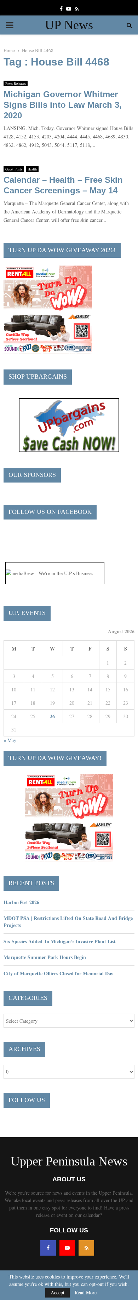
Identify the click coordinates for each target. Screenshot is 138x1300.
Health (32, 169)
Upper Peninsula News (69, 1161)
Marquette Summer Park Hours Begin (45, 957)
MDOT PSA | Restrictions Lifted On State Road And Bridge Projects (68, 921)
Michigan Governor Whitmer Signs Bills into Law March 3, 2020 (63, 104)
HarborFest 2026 (21, 902)
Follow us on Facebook (50, 511)
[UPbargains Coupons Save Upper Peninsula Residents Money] (69, 450)
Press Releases (15, 83)
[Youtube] (67, 1248)
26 (52, 716)
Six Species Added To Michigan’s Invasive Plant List (60, 941)
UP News (69, 25)
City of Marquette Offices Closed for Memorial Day (58, 973)
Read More (86, 1292)
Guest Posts (13, 169)
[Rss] (86, 1248)
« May (10, 740)
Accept (57, 1292)
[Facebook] (48, 1248)
